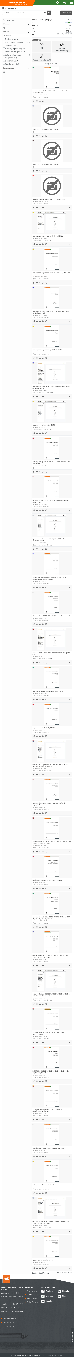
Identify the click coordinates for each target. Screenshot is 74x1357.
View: (33, 31)
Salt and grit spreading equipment (13, 56)
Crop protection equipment (17, 42)
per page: (48, 19)
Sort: (33, 28)
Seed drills (11, 45)
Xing (64, 1296)
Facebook (49, 1291)
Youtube (49, 1301)
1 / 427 (64, 34)
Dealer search (32, 1291)
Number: (35, 19)
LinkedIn (65, 1291)
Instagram (49, 1296)
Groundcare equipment (15, 51)
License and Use (8, 1326)
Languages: (36, 25)
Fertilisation (11, 39)
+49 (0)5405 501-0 (16, 1304)
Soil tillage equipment (15, 48)
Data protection (8, 1322)
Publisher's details (9, 1318)
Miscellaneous (12, 64)
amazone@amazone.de (14, 1311)
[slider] (69, 22)
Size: (33, 22)
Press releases (32, 1298)
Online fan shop (32, 1302)
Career (29, 1294)
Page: (33, 34)
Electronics (11, 61)
